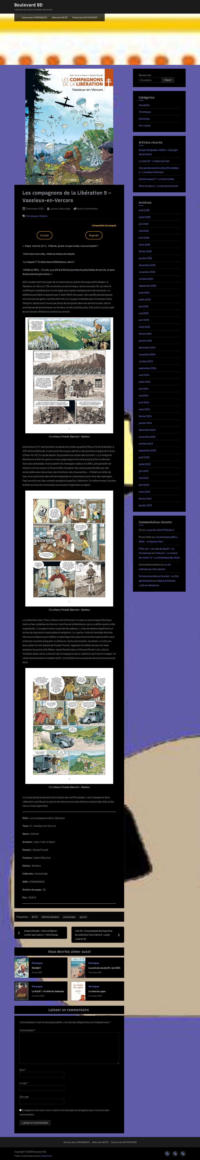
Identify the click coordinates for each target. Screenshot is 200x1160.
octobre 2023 (146, 443)
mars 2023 (144, 491)
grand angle (69, 916)
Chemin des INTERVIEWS (84, 17)
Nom (22, 1069)
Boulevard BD (28, 4)
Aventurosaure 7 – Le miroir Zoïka (156, 178)
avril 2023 (144, 484)
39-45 (34, 916)
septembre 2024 (147, 368)
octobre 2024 (146, 361)
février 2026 (145, 251)
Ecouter (44, 235)
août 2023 (144, 457)
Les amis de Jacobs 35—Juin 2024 (104, 968)
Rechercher (145, 75)
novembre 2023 (147, 436)
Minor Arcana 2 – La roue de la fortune (158, 185)
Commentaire (27, 1030)
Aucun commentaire (87, 209)
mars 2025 (144, 326)
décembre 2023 (147, 429)
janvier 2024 (145, 422)
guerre (83, 916)
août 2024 (144, 374)
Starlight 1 (36, 968)
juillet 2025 (145, 299)
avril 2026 (144, 237)
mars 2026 (144, 244)
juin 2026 (143, 223)
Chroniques (32, 215)
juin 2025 (143, 306)
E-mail (23, 1083)
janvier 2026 (145, 258)
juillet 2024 (145, 381)
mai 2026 (144, 230)
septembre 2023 (147, 450)
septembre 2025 (147, 285)
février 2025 (145, 333)
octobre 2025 (146, 278)
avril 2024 (144, 402)
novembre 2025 (147, 271)
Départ (168, 79)
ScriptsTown (46, 1156)
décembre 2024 (147, 347)
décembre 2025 (147, 265)
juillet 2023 (145, 464)
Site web (24, 1096)
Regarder (94, 235)
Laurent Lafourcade (60, 208)
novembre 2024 (147, 354)
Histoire (43, 215)
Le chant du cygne (97, 991)
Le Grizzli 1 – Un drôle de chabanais (48, 991)
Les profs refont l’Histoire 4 (160, 529)
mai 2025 (144, 313)
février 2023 (145, 498)
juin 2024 (143, 388)
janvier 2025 (145, 340)
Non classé (144, 125)
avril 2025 (144, 319)
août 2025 (144, 292)
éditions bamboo (50, 916)
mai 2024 (144, 395)
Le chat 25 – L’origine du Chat (154, 160)
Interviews (144, 118)
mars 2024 (144, 409)
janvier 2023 (145, 505)
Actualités (144, 104)
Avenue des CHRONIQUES (34, 17)
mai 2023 (144, 477)
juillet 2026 (145, 216)
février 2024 (145, 416)
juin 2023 (143, 470)
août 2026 (144, 210)
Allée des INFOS (59, 17)
